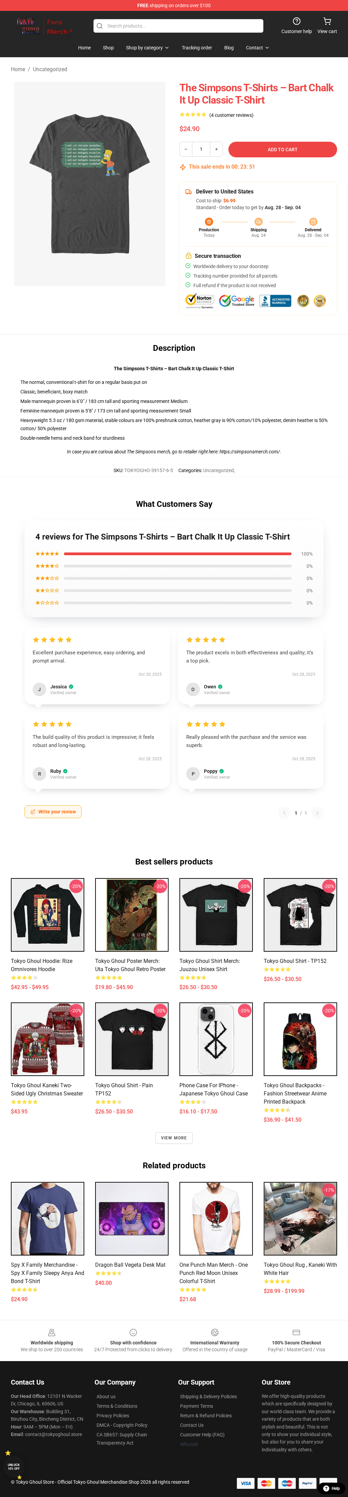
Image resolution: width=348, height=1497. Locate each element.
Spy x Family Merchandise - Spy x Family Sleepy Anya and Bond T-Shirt (47, 1273)
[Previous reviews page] (284, 813)
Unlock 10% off (14, 1466)
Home (18, 69)
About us (106, 1396)
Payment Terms (196, 1406)
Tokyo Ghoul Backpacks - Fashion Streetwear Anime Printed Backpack (295, 1093)
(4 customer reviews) (231, 115)
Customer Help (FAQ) (202, 1434)
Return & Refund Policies (206, 1415)
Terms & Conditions (117, 1406)
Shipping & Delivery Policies (208, 1396)
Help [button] (336, 1488)
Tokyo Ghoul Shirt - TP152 (295, 961)
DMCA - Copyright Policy (122, 1425)
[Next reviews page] (317, 813)
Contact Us (192, 1425)
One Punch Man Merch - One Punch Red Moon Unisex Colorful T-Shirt (213, 1273)
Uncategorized (50, 69)
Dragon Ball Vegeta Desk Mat (130, 1265)
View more (174, 1138)
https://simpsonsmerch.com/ (250, 451)
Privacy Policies (113, 1415)
